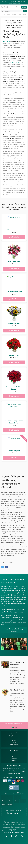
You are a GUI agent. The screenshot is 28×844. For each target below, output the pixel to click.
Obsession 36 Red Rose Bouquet (14, 388)
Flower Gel (14, 742)
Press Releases (14, 758)
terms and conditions (20, 830)
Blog (14, 753)
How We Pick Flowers (14, 738)
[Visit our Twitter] (6, 836)
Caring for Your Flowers (14, 736)
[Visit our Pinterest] (22, 836)
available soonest (16, 3)
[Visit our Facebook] (11, 836)
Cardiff (10, 800)
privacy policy (9, 830)
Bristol (3, 804)
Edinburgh (4, 797)
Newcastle (9, 804)
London (10, 797)
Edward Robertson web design (16, 832)
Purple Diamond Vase (14, 292)
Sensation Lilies (14, 261)
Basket (19, 7)
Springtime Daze (14, 323)
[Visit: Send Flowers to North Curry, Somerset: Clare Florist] (6, 567)
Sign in (19, 14)
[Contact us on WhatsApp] (14, 839)
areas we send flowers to (16, 793)
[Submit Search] (25, 11)
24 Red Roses (14, 355)
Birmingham (17, 797)
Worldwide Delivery (14, 744)
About (8, 14)
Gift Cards (14, 740)
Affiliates (14, 760)
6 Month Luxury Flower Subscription (14, 422)
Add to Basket (15, 237)
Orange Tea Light (14, 230)
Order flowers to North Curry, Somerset (14, 630)
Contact (14, 14)
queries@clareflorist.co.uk (9, 622)
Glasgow (16, 800)
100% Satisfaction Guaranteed (14, 724)
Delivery (3, 14)
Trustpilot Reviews (14, 756)
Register (24, 14)
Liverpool (23, 800)
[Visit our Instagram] (16, 836)
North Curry (6, 41)
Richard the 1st (14, 62)
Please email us (14, 813)
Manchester (4, 800)
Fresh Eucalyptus (14, 450)
